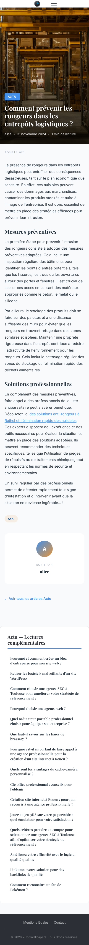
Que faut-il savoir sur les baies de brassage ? (37, 736)
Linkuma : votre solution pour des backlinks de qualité (37, 872)
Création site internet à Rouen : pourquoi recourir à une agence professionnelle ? (43, 801)
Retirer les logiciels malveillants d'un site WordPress (43, 675)
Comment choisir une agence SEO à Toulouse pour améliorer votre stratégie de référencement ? (44, 693)
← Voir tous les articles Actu (28, 598)
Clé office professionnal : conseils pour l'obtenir (41, 786)
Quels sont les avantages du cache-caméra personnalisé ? (44, 771)
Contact (60, 922)
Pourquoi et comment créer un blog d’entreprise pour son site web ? (38, 660)
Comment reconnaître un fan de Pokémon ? (35, 887)
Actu (12, 96)
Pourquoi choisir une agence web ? (37, 708)
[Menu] (53, 3)
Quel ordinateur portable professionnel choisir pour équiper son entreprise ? (41, 721)
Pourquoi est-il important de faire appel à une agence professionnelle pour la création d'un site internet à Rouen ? (43, 754)
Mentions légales (35, 922)
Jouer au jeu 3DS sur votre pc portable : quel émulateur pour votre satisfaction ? (41, 817)
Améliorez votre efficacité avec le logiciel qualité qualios (43, 856)
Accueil (10, 152)
